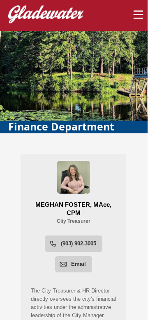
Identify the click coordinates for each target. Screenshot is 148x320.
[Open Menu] (138, 14)
